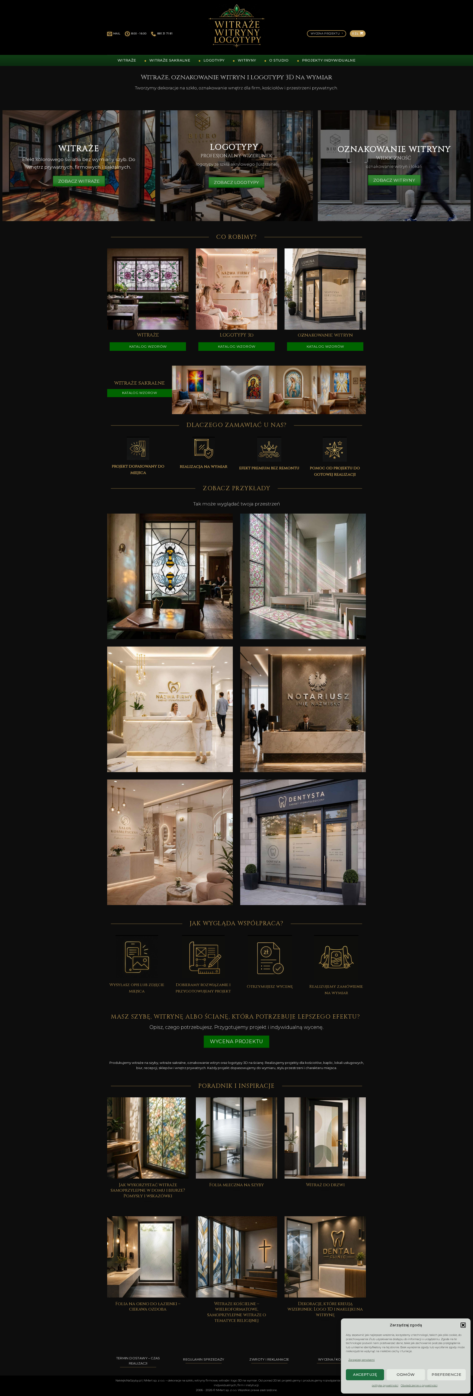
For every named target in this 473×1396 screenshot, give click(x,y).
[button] (463, 1325)
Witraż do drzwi (325, 1185)
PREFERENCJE (446, 1374)
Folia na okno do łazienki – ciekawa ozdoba (147, 1307)
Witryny (247, 60)
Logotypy (213, 60)
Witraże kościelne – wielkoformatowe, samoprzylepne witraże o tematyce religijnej (236, 1312)
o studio (278, 60)
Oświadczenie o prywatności (419, 1385)
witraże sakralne (169, 60)
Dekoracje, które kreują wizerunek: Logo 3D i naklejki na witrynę (325, 1309)
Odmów (406, 1374)
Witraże (127, 60)
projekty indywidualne (328, 60)
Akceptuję (365, 1374)
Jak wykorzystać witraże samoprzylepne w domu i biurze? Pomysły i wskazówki (148, 1190)
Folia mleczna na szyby (236, 1185)
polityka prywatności (385, 1385)
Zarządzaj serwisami (361, 1360)
